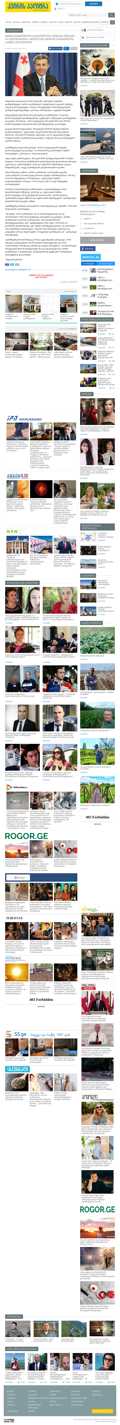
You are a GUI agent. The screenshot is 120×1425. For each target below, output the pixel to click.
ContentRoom (67, 329)
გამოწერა (93, 4)
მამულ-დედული (91, 623)
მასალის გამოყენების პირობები (105, 1422)
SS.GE (8, 291)
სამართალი (14, 30)
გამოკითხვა (89, 171)
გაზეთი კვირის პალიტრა (95, 37)
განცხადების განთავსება (70, 4)
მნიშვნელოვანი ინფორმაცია (91, 527)
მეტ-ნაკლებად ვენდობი (94, 223)
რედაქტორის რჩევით (95, 45)
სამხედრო (88, 575)
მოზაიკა (87, 394)
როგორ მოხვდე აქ (70, 291)
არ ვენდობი (89, 228)
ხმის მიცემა (97, 240)
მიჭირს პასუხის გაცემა (93, 233)
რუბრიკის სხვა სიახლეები (22, 583)
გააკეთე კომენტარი (68, 281)
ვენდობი (87, 219)
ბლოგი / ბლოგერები (95, 30)
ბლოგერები (14, 1316)
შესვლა (60, 9)
